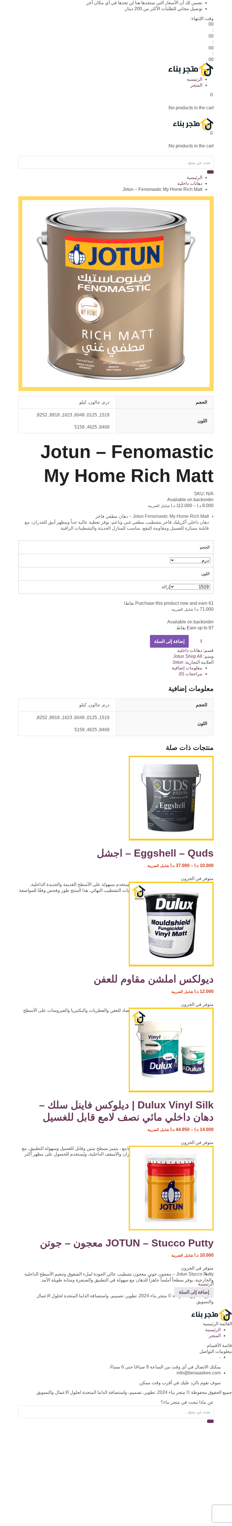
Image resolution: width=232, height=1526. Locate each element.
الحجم (205, 547)
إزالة (166, 586)
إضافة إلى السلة (169, 641)
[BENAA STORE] (190, 69)
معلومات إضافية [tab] (187, 667)
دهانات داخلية (189, 183)
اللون (205, 573)
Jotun (178, 656)
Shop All (193, 656)
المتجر (196, 85)
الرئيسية (194, 79)
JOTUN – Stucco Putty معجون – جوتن (127, 1243)
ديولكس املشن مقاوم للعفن (154, 979)
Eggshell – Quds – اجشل (155, 853)
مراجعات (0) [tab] (190, 673)
